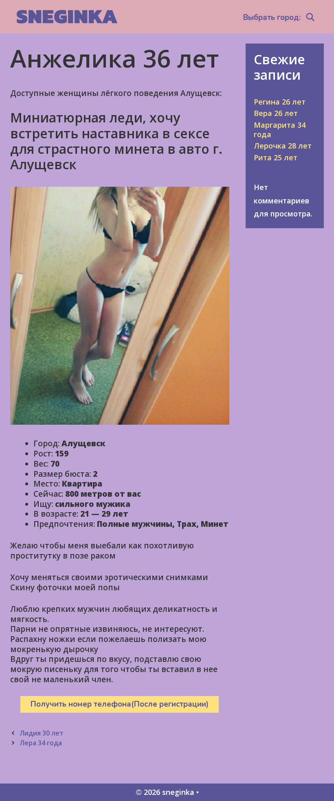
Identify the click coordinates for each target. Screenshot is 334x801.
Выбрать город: (272, 17)
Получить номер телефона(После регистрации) (120, 704)
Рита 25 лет (275, 157)
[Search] (310, 17)
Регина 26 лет (279, 102)
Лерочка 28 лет (283, 146)
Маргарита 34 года (279, 129)
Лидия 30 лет (42, 733)
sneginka (67, 16)
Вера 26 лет (276, 113)
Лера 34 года (41, 742)
